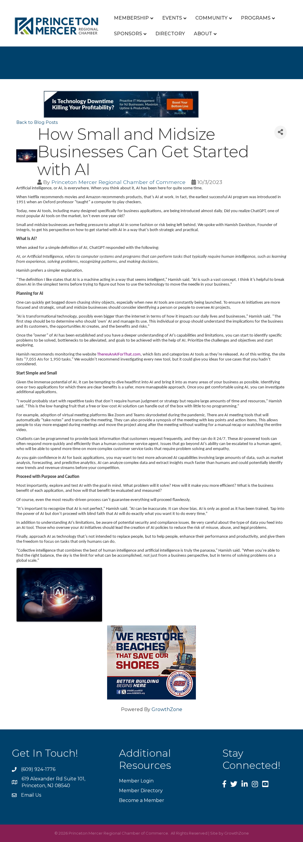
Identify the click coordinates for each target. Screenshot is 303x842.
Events (172, 18)
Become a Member (141, 800)
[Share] (280, 132)
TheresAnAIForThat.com (119, 354)
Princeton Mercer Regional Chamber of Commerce (118, 182)
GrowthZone (167, 709)
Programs (255, 18)
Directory (170, 33)
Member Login (136, 781)
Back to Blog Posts (37, 122)
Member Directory (141, 790)
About (203, 33)
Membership (131, 18)
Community (211, 18)
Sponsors (128, 33)
